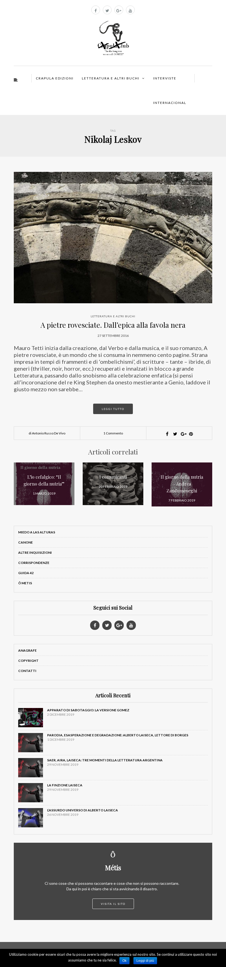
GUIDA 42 (26, 573)
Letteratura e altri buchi (110, 78)
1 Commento (113, 433)
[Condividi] (167, 434)
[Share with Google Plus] (183, 434)
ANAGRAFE (27, 650)
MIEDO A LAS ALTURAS (36, 532)
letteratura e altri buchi (113, 316)
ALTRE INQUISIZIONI (35, 552)
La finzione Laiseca (64, 785)
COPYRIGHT (28, 661)
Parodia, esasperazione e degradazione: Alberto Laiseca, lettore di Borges (117, 735)
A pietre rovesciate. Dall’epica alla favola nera (113, 325)
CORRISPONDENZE (33, 563)
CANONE (25, 542)
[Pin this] (191, 434)
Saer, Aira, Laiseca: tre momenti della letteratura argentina (105, 760)
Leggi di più (145, 961)
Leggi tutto (113, 409)
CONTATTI (27, 671)
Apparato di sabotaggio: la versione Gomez (88, 710)
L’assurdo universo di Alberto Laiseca (82, 810)
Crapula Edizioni (55, 78)
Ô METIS (25, 583)
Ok (124, 961)
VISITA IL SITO (113, 903)
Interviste (164, 78)
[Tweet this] (175, 434)
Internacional (169, 103)
